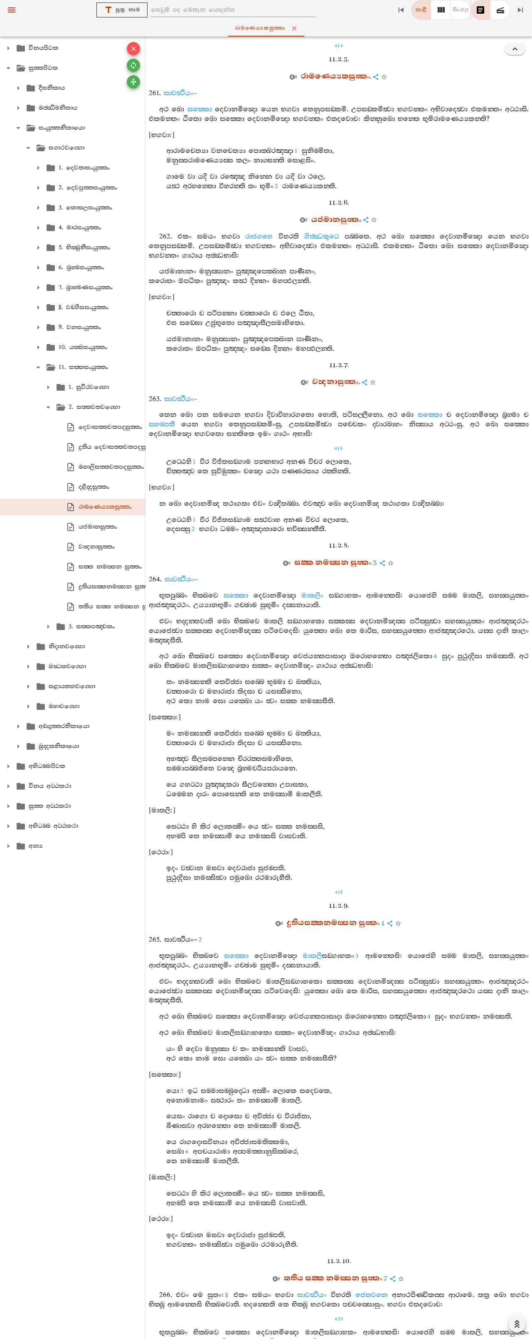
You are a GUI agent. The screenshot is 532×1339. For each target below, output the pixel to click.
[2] (441, 10)
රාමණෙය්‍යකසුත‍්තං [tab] (260, 28)
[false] (480, 10)
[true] (500, 10)
